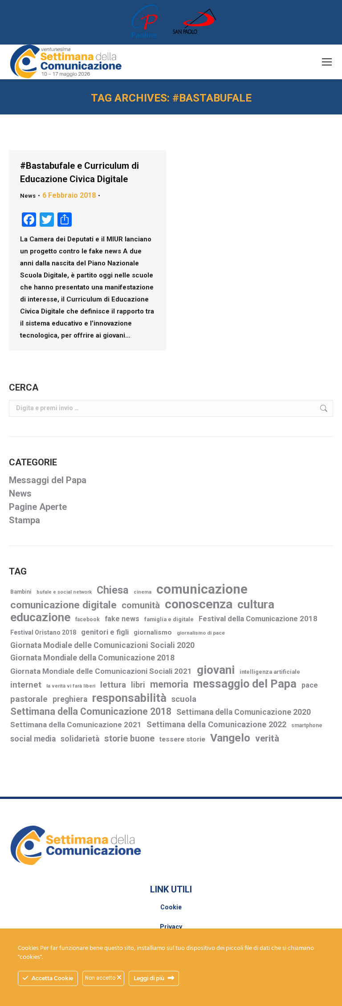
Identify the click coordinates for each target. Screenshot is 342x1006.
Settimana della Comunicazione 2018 (90, 711)
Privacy (171, 926)
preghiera (70, 699)
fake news (122, 619)
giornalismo (153, 632)
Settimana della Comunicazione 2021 (76, 724)
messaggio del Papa (245, 683)
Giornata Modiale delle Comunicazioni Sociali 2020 (102, 645)
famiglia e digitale (169, 619)
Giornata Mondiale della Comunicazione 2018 (92, 657)
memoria (169, 684)
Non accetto (101, 978)
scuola (183, 699)
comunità (141, 605)
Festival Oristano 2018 (43, 632)
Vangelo (230, 737)
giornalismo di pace (201, 633)
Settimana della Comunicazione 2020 (243, 712)
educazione (40, 617)
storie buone (129, 738)
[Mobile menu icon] (327, 62)
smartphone (306, 725)
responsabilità (129, 698)
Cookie (171, 907)
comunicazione (202, 589)
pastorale (29, 699)
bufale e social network (64, 592)
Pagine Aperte (38, 506)
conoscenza (198, 604)
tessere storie (182, 739)
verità (267, 738)
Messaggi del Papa (47, 480)
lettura (113, 685)
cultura (255, 604)
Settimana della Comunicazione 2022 (216, 724)
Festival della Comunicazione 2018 (258, 619)
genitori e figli (105, 632)
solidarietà (80, 738)
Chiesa (113, 590)
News (28, 195)
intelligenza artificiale (270, 671)
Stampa (24, 520)
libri (138, 684)
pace (309, 685)
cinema (142, 592)
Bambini (21, 592)
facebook (87, 619)
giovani (216, 670)
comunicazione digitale (63, 605)
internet (25, 685)
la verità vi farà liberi (70, 686)
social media (33, 738)
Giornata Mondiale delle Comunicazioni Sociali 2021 (101, 671)
